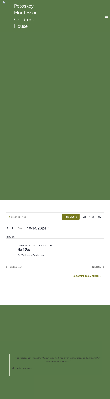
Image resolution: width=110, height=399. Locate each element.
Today (20, 228)
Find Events (71, 216)
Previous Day (15, 266)
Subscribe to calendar (86, 276)
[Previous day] (7, 228)
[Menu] (106, 16)
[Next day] (12, 228)
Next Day (96, 266)
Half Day (24, 249)
